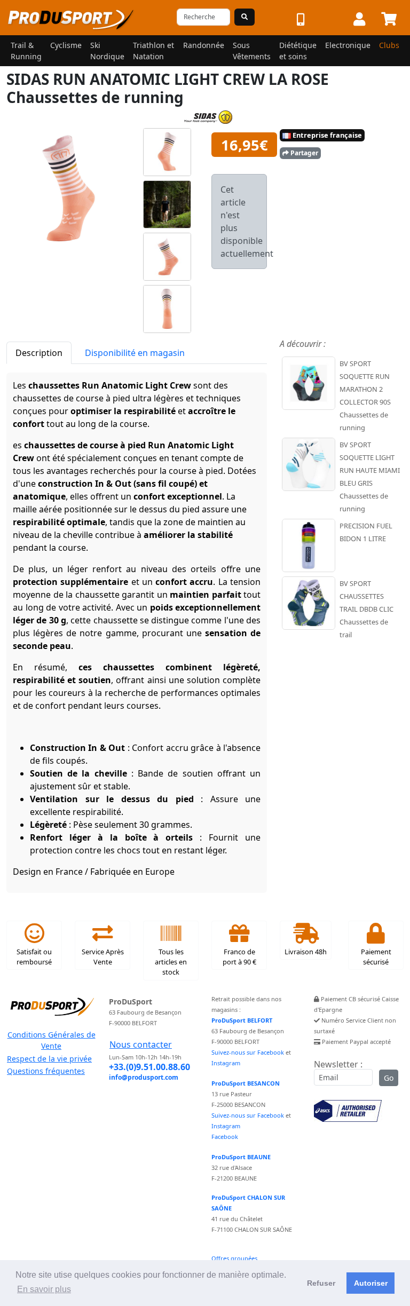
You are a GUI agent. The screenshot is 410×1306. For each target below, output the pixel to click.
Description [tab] (38, 353)
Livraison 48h (306, 951)
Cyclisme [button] (66, 45)
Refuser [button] (321, 1283)
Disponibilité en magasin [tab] (135, 353)
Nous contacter (140, 1044)
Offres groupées (234, 1258)
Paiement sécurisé (376, 957)
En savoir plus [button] (44, 1289)
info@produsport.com (143, 1077)
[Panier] (389, 20)
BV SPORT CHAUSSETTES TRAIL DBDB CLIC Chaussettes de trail (366, 609)
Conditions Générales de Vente (51, 1040)
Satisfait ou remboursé (34, 957)
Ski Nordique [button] (107, 50)
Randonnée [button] (203, 45)
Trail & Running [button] (26, 50)
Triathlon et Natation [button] (153, 50)
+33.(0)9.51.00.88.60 (149, 1067)
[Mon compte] (359, 20)
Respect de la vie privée (49, 1059)
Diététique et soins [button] (298, 50)
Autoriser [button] (371, 1283)
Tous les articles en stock (171, 962)
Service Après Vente (103, 957)
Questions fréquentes (46, 1071)
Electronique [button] (347, 45)
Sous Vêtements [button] (252, 50)
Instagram (225, 1063)
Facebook (224, 1137)
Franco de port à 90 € (239, 957)
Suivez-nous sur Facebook (247, 1052)
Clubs (389, 45)
